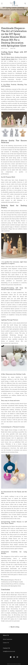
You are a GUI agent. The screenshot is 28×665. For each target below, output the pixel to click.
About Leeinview (7, 639)
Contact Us (6, 642)
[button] (2, 3)
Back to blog (15, 627)
